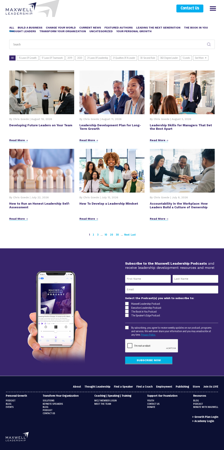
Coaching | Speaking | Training (112, 396)
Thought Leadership (97, 386)
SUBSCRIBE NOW (149, 360)
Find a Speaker (123, 386)
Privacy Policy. (148, 334)
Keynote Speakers (53, 404)
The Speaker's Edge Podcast (145, 315)
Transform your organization (60, 396)
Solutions (48, 401)
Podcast (10, 401)
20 (111, 234)
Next (127, 234)
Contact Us (190, 8)
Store (196, 386)
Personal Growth (16, 396)
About (77, 386)
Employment (164, 386)
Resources (199, 396)
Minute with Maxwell (205, 407)
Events (10, 407)
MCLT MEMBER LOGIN (105, 401)
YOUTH (150, 401)
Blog (8, 404)
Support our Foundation (162, 396)
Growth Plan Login (206, 417)
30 (117, 234)
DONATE (151, 407)
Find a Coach (144, 386)
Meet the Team (102, 404)
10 (106, 234)
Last (133, 234)
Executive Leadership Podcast (146, 307)
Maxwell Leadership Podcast (145, 303)
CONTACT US (153, 404)
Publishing (182, 386)
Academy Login (204, 421)
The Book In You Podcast (144, 311)
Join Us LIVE (210, 386)
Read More (17, 140)
